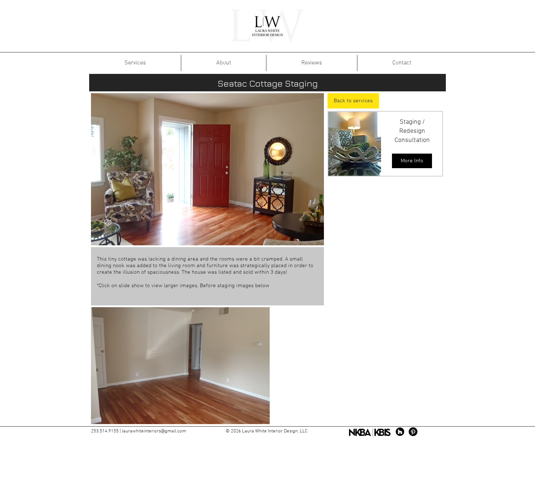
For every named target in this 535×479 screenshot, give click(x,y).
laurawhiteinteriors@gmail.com (154, 431)
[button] (207, 169)
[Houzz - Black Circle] (400, 431)
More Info (412, 161)
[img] (356, 144)
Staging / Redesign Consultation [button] (412, 131)
